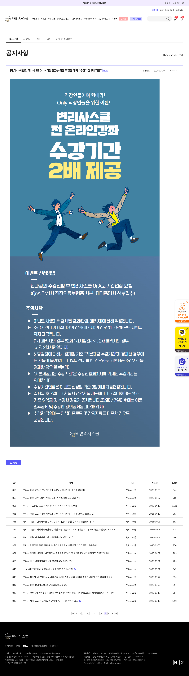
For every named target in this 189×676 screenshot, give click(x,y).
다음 (112, 613)
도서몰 (123, 18)
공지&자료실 (77, 18)
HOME (166, 54)
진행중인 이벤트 (64, 39)
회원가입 (155, 10)
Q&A (48, 39)
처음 (72, 613)
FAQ (38, 39)
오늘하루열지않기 (182, 321)
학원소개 (35, 18)
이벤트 (114, 18)
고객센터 (169, 10)
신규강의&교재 (104, 18)
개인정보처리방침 (39, 646)
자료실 (26, 39)
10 (109, 613)
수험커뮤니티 (178, 10)
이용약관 (54, 646)
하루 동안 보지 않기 (172, 3)
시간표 (43, 18)
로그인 (162, 10)
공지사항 (13, 38)
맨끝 (116, 613)
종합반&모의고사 (63, 18)
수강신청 (51, 18)
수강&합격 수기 (90, 18)
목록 (14, 462)
